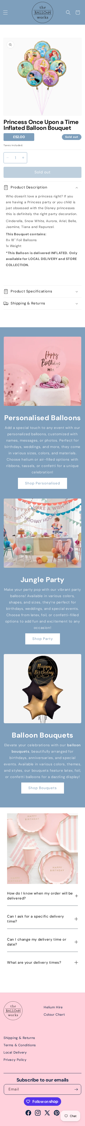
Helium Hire (53, 1007)
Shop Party (42, 638)
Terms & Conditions (20, 1045)
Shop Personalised (42, 483)
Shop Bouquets (42, 788)
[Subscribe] (76, 1089)
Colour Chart (54, 1014)
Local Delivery (15, 1052)
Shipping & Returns (19, 1038)
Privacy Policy (15, 1060)
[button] (5, 12)
